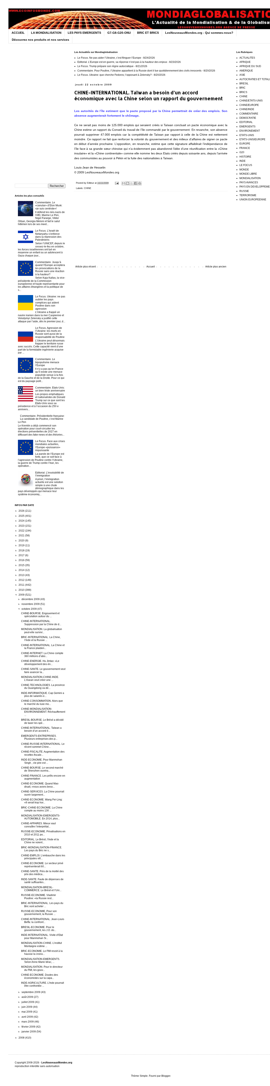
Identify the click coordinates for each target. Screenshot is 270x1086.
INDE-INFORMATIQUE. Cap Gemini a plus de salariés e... (42, 694)
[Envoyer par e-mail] (124, 183)
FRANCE (244, 148)
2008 (22, 1037)
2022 (22, 530)
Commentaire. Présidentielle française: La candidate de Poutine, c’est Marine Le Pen (41, 419)
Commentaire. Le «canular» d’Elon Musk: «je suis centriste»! (48, 205)
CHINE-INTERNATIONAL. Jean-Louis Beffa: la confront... (42, 921)
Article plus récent (85, 266)
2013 (22, 575)
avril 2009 (28, 1016)
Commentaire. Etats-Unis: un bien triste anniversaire (50, 389)
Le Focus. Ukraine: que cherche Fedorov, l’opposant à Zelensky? (114, 74)
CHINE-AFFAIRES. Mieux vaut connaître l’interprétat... (38, 825)
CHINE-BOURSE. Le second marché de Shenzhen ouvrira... (42, 769)
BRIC (242, 87)
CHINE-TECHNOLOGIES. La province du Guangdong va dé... (43, 686)
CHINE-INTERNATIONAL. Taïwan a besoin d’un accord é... (41, 729)
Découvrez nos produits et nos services (40, 39)
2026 (22, 510)
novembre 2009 (31, 604)
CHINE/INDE (246, 109)
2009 (22, 594)
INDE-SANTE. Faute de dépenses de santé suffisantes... (42, 881)
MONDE (244, 169)
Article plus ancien (215, 266)
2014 (22, 570)
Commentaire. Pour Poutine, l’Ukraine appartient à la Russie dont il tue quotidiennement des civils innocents (139, 70)
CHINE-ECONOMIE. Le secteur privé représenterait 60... (42, 865)
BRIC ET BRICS (148, 32)
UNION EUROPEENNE (252, 199)
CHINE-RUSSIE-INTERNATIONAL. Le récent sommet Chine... (43, 745)
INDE (242, 160)
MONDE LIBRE (248, 173)
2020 (22, 540)
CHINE (87, 188)
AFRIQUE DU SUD (250, 66)
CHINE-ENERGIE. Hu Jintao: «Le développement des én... (40, 662)
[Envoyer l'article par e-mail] (116, 183)
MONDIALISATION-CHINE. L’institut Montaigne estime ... (41, 944)
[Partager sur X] (132, 183)
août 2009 (28, 997)
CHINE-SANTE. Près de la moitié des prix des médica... (42, 873)
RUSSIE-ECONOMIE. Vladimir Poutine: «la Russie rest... (38, 897)
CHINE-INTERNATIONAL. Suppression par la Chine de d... (41, 623)
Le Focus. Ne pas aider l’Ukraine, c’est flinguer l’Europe (109, 57)
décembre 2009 (31, 599)
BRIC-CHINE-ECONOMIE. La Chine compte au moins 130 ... (41, 809)
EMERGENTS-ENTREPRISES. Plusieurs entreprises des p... (39, 737)
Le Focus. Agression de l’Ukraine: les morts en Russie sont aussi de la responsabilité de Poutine (50, 332)
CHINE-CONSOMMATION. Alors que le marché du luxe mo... (42, 702)
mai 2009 (27, 1011)
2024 (22, 520)
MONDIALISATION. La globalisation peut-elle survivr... (41, 631)
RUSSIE (244, 191)
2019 (22, 545)
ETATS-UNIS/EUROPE (252, 139)
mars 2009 (28, 1021)
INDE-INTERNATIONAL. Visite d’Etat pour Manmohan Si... (42, 936)
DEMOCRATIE (247, 117)
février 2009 (29, 1026)
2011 (22, 584)
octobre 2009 (29, 608)
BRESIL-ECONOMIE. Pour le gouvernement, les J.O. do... (38, 929)
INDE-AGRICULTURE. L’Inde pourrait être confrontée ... (42, 984)
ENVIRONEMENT (249, 130)
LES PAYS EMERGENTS (84, 32)
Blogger (165, 1075)
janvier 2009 (29, 1031)
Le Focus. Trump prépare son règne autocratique (105, 66)
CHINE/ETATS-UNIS (251, 100)
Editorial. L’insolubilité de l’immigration (49, 474)
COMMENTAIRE (248, 113)
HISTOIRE (245, 156)
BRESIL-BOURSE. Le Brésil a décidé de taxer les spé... (42, 721)
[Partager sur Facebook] (136, 183)
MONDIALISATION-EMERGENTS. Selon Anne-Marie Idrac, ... (40, 960)
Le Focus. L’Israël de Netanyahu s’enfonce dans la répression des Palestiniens (48, 235)
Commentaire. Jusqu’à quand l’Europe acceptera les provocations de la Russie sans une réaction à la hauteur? (50, 268)
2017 (22, 555)
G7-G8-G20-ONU (119, 32)
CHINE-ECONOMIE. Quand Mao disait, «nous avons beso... (39, 785)
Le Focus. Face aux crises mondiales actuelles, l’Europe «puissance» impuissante (50, 446)
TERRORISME (247, 195)
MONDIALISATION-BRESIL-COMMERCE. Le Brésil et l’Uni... (41, 889)
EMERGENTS (247, 126)
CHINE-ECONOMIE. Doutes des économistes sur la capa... (39, 976)
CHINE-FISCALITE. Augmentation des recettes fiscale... (43, 753)
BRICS (243, 92)
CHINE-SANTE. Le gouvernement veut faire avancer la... (43, 670)
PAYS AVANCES (248, 182)
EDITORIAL (246, 122)
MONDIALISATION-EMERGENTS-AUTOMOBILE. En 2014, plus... (40, 817)
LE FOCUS (245, 165)
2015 (22, 565)
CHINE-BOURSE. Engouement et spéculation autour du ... (40, 615)
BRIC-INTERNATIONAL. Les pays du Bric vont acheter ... (42, 905)
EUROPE (244, 143)
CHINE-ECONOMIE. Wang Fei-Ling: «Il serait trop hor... (41, 801)
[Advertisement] (150, 230)
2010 (22, 589)
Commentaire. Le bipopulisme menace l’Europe (47, 362)
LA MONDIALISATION (46, 32)
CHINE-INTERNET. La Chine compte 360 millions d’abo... (42, 655)
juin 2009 (27, 1006)
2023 (22, 525)
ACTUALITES (247, 57)
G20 (241, 152)
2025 (22, 515)
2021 (22, 535)
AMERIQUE (246, 70)
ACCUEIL (18, 32)
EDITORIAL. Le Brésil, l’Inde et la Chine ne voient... (40, 841)
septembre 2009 (31, 992)
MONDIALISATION (250, 178)
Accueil (150, 266)
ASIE (242, 74)
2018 (22, 550)
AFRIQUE (245, 62)
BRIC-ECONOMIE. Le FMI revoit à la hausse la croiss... (42, 952)
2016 (22, 560)
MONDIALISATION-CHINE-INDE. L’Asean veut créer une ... (40, 678)
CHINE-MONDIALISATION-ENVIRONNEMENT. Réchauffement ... (43, 711)
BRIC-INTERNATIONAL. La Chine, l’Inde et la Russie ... (41, 639)
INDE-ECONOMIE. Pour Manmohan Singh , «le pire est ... (41, 761)
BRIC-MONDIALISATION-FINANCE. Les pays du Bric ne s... (41, 849)
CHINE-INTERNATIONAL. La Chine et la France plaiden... (43, 647)
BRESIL (243, 83)
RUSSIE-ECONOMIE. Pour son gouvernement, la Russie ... (39, 913)
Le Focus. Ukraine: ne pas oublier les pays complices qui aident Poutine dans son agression (50, 302)
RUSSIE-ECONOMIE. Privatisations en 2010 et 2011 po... (43, 833)
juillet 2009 (28, 1002)
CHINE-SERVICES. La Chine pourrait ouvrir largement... (42, 793)
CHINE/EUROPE (249, 105)
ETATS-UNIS (246, 135)
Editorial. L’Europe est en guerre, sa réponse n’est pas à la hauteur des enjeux (122, 62)
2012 (22, 580)
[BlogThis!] (128, 183)
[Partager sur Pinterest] (140, 183)
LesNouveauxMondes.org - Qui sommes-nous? (199, 32)
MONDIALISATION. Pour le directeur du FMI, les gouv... (42, 968)
